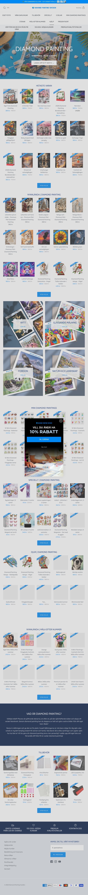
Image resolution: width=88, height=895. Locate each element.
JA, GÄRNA (44, 439)
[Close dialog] (61, 420)
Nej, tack (44, 447)
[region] (44, 1)
